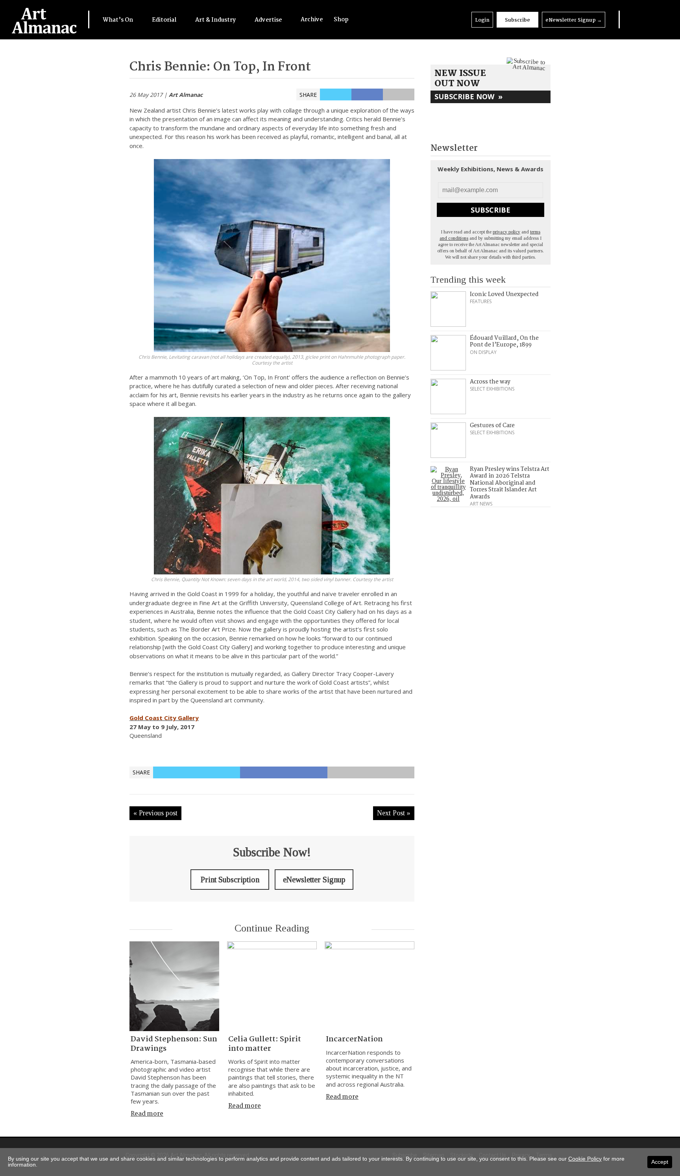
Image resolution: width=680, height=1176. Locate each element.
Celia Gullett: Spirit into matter (264, 1043)
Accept (659, 1162)
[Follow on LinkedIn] (628, 19)
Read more (147, 1114)
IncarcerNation (354, 1039)
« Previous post (155, 813)
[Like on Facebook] (638, 19)
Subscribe (517, 20)
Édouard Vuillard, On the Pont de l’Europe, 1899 (504, 341)
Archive (312, 19)
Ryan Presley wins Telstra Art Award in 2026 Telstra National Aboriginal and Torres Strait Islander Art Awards (509, 483)
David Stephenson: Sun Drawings (174, 1043)
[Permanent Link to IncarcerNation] (369, 986)
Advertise (269, 20)
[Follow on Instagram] (648, 19)
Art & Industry (216, 20)
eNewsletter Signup (573, 20)
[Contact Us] (659, 19)
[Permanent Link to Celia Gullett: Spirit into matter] (272, 986)
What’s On (118, 20)
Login (482, 20)
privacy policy (506, 232)
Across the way (490, 382)
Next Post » (393, 813)
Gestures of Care (492, 425)
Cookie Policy (585, 1159)
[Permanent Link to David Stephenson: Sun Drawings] (174, 986)
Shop (341, 19)
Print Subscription (230, 879)
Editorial (164, 20)
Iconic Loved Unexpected (504, 294)
